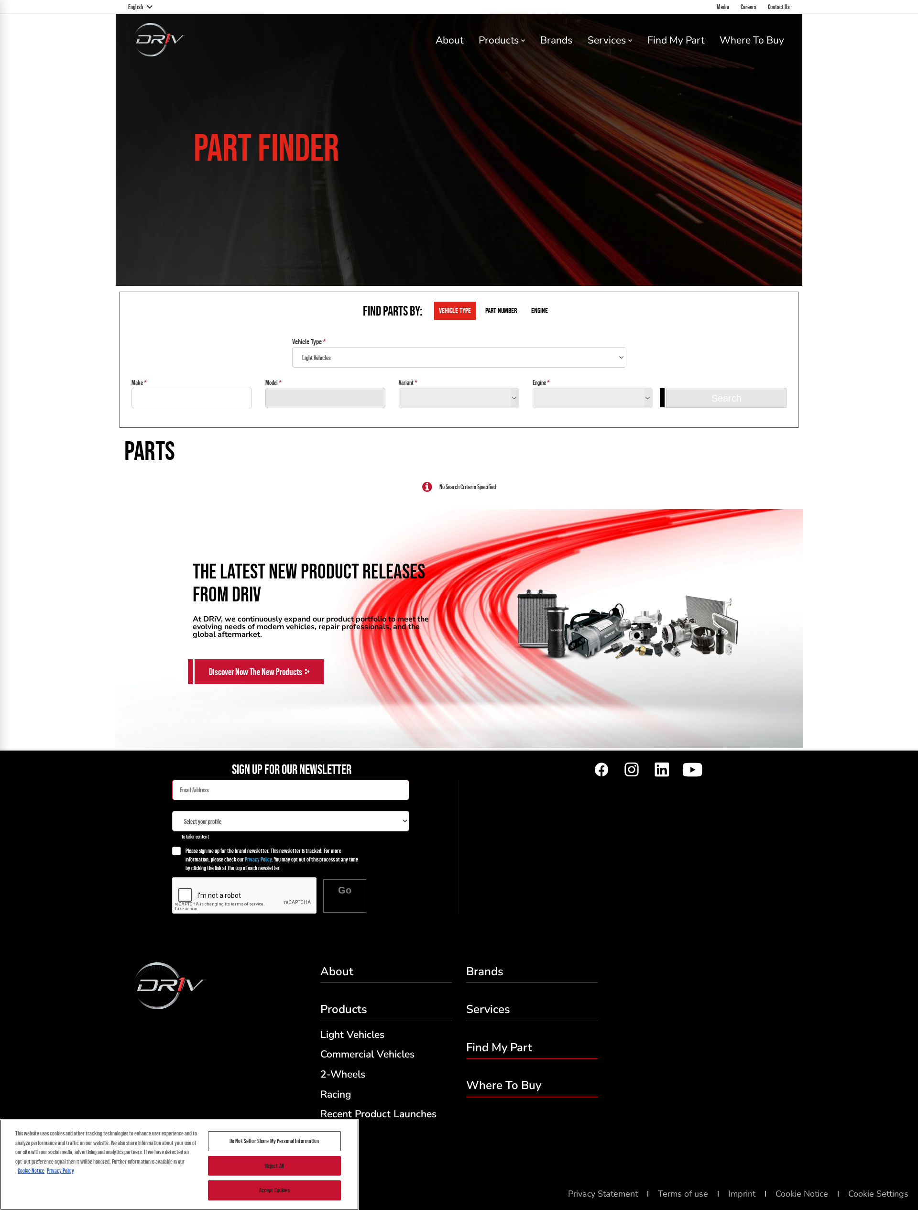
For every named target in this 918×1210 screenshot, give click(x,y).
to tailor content (195, 836)
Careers (748, 7)
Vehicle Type (307, 341)
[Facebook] (601, 770)
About (449, 40)
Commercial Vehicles (367, 1054)
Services (607, 40)
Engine (539, 382)
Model (271, 382)
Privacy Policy (258, 859)
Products (499, 40)
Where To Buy (752, 40)
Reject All (274, 1165)
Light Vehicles (352, 1034)
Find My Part (675, 40)
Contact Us (779, 7)
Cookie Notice (31, 1170)
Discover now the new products (255, 671)
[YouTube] (691, 770)
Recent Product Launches (378, 1114)
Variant (406, 382)
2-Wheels (342, 1074)
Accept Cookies (274, 1190)
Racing (335, 1094)
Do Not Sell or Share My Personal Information (274, 1141)
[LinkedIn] (661, 770)
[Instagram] (631, 770)
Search (726, 398)
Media (723, 7)
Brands (556, 40)
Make (137, 382)
